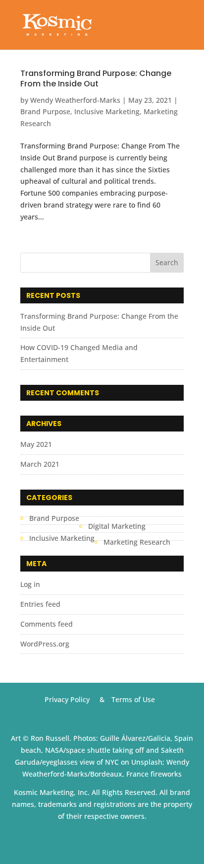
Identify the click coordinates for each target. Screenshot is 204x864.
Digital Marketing (117, 526)
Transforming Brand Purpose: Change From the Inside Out (95, 78)
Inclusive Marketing (107, 111)
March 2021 (39, 464)
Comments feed (46, 624)
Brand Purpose (45, 111)
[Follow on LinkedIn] (122, 841)
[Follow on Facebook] (82, 841)
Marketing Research (136, 542)
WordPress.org (44, 643)
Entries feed (40, 604)
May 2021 (36, 444)
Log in (30, 584)
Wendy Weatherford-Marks (75, 100)
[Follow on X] (102, 841)
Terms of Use (133, 699)
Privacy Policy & (74, 699)
